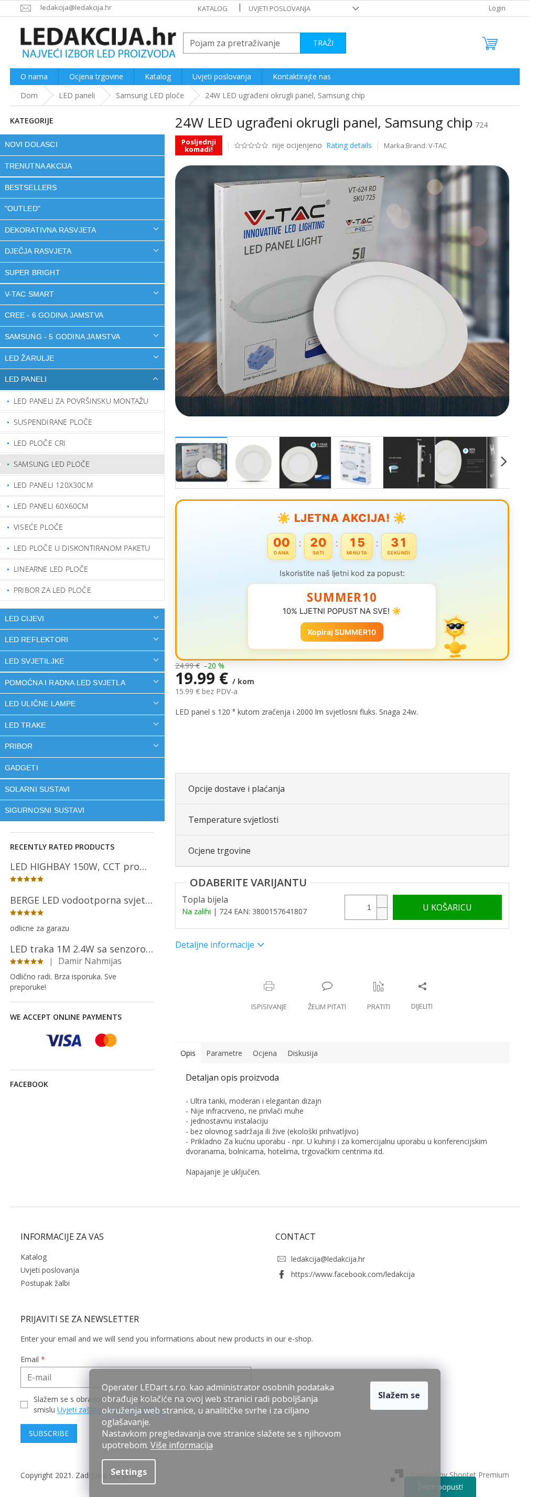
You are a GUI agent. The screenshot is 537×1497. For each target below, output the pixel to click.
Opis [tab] (188, 1053)
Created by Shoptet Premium (460, 1475)
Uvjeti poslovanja (279, 8)
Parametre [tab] (224, 1053)
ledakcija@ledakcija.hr (328, 1259)
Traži (323, 43)
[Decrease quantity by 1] (382, 913)
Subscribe (49, 1433)
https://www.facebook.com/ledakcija (353, 1274)
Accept (399, 1395)
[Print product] (269, 996)
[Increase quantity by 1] (382, 901)
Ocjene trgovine (219, 850)
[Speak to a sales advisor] (327, 996)
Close (243, 975)
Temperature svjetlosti (233, 819)
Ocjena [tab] (265, 1053)
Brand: (426, 145)
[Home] (29, 95)
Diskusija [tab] (302, 1053)
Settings (129, 1472)
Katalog (213, 8)
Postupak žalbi (45, 1283)
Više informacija (182, 1445)
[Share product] (422, 996)
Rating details (349, 145)
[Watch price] (379, 996)
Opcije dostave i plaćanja (236, 788)
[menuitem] (34, 76)
